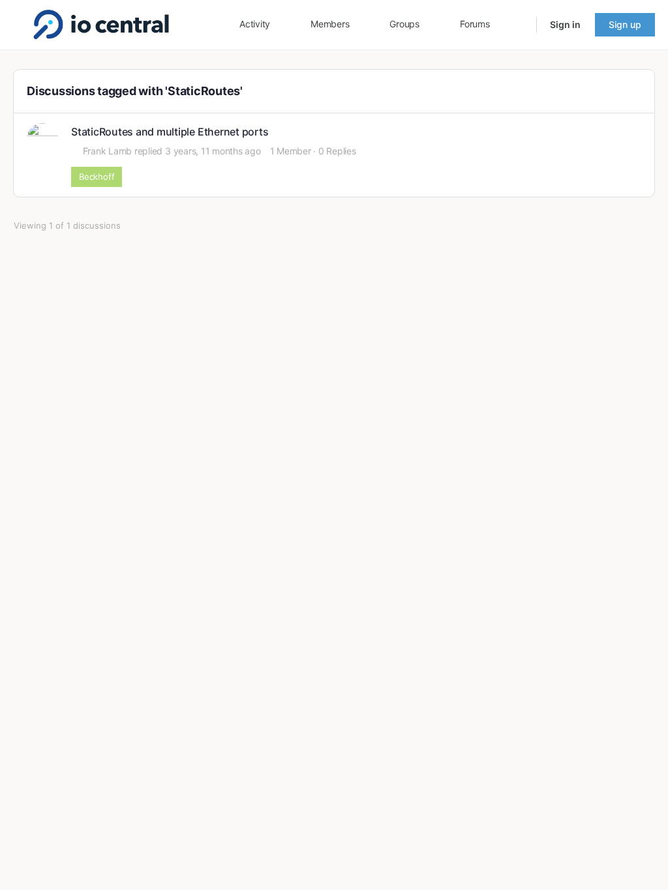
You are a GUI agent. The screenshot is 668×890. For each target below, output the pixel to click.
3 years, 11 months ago (213, 150)
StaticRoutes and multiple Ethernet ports (169, 132)
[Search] (518, 25)
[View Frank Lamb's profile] (42, 138)
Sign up (625, 24)
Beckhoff (96, 176)
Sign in (565, 24)
